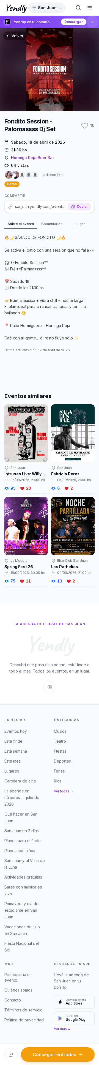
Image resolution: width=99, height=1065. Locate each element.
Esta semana (15, 751)
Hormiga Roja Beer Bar (32, 157)
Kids (58, 781)
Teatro (60, 741)
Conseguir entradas (54, 1054)
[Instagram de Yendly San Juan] (49, 687)
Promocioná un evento (18, 977)
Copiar (82, 206)
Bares (12, 184)
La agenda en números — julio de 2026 (21, 797)
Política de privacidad (24, 1019)
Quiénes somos (18, 990)
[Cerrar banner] (92, 22)
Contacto (12, 1000)
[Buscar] (78, 7)
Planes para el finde (22, 840)
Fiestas (60, 751)
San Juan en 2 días (21, 830)
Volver (17, 35)
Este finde (13, 741)
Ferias (59, 771)
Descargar (73, 22)
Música (60, 731)
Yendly (15, 7)
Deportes (62, 761)
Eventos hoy (15, 731)
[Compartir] (11, 1054)
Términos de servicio (23, 1010)
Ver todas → (63, 791)
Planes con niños (19, 850)
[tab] (20, 224)
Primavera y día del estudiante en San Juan (21, 910)
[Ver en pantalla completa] (49, 69)
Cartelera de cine (20, 781)
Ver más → (62, 1029)
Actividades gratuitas (23, 877)
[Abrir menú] (90, 8)
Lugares (11, 771)
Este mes (12, 761)
